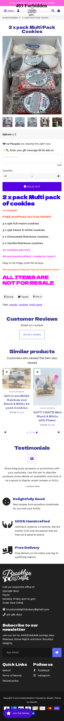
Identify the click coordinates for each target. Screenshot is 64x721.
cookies (23, 304)
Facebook (43, 670)
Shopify (50, 698)
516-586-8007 (14, 614)
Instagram (43, 675)
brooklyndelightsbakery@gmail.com (27, 609)
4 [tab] (36, 432)
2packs (13, 304)
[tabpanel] (47, 397)
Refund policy (10, 680)
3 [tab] (33, 432)
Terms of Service (12, 675)
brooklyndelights (26, 698)
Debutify (33, 702)
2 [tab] (30, 432)
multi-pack (35, 304)
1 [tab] (27, 432)
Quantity (7, 170)
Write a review (32, 334)
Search (6, 670)
